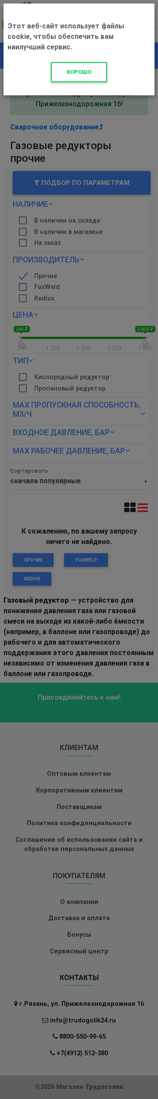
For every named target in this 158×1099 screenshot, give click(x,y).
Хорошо (79, 72)
